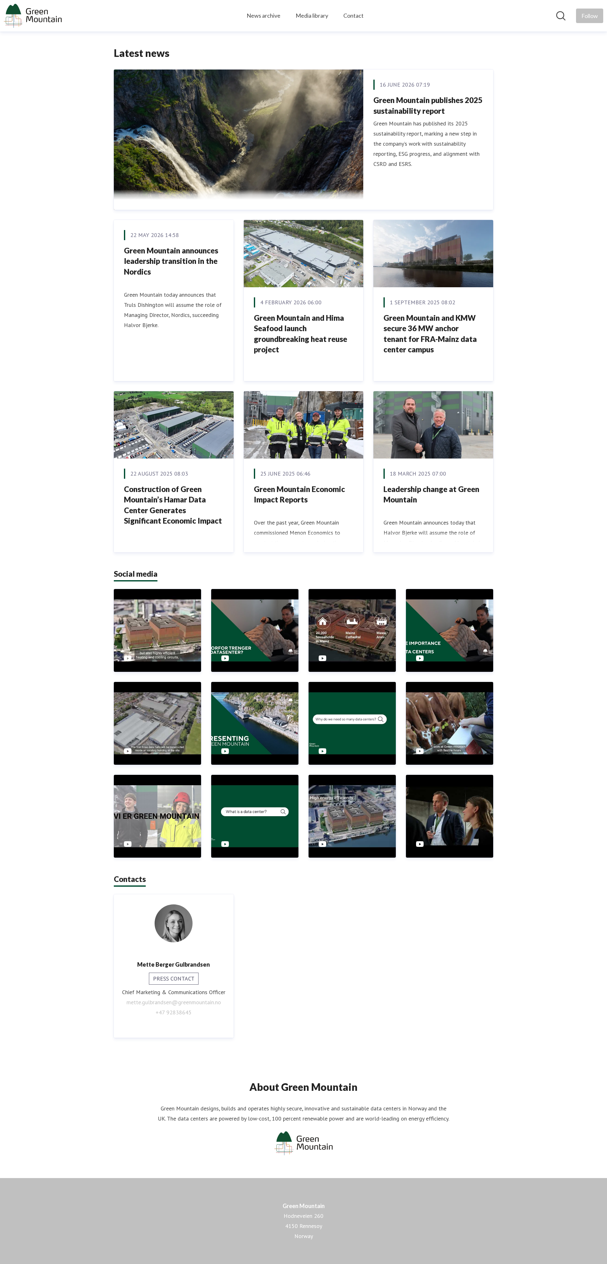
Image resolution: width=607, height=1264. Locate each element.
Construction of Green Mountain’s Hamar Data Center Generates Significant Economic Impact (173, 505)
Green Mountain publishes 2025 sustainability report (427, 105)
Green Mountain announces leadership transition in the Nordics (171, 261)
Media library (312, 15)
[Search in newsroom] (561, 16)
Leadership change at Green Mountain (431, 494)
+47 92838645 (174, 1012)
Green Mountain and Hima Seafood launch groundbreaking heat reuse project (300, 333)
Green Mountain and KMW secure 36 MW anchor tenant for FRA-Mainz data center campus (430, 333)
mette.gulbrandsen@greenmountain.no (173, 1002)
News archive (263, 15)
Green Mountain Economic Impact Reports (299, 494)
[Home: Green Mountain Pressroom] (33, 16)
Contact (353, 15)
